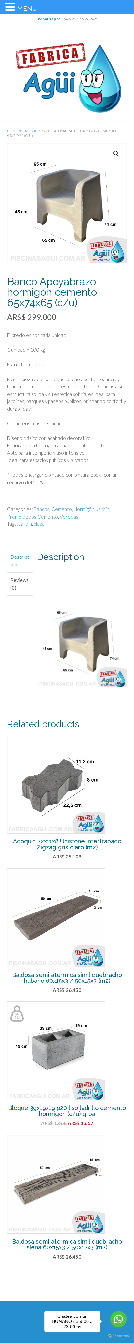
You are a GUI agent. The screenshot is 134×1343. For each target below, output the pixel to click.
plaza (39, 524)
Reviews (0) (19, 584)
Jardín (102, 509)
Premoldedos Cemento (32, 517)
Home (12, 131)
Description (19, 560)
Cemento (29, 131)
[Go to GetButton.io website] (118, 1336)
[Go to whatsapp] (118, 1319)
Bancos (41, 509)
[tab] (20, 561)
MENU (27, 8)
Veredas (69, 517)
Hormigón (84, 509)
